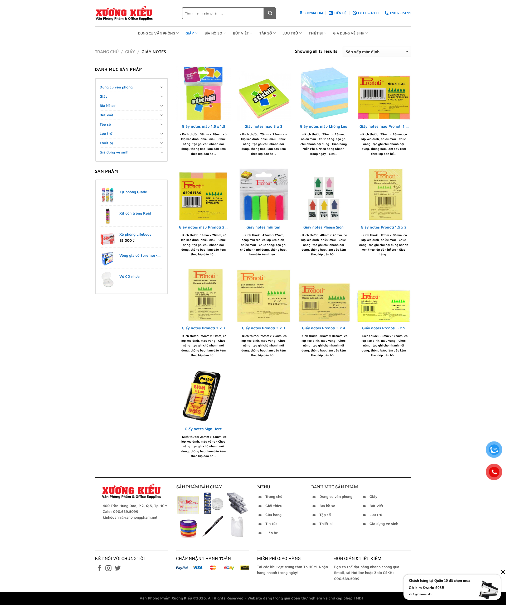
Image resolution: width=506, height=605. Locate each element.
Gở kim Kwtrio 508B (426, 588)
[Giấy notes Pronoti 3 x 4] (323, 295)
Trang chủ (107, 51)
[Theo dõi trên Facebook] (99, 568)
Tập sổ (265, 33)
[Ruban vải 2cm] (188, 526)
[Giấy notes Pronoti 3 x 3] (263, 295)
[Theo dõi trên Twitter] (118, 568)
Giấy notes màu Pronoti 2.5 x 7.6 (203, 227)
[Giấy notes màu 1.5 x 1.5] (203, 93)
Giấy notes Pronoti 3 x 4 (323, 328)
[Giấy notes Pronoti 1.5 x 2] (383, 194)
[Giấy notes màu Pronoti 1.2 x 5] (383, 93)
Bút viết (241, 33)
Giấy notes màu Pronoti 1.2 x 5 (383, 126)
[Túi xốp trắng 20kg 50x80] (237, 526)
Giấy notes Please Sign (323, 227)
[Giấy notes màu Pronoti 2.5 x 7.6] (203, 194)
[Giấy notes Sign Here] (203, 396)
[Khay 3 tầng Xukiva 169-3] (237, 503)
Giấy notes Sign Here (203, 429)
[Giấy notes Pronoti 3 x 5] (383, 295)
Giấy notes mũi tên (263, 227)
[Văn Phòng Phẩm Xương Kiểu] (134, 13)
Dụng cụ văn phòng (156, 33)
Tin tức (271, 523)
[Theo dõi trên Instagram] (108, 568)
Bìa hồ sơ (214, 33)
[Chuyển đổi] (161, 87)
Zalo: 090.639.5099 (120, 511)
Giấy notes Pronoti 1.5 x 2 (384, 227)
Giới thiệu (273, 505)
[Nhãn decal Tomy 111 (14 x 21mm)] (188, 503)
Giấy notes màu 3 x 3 (264, 126)
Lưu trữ (290, 33)
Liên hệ (271, 532)
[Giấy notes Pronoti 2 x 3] (203, 295)
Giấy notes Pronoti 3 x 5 (383, 328)
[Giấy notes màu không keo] (323, 93)
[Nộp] (270, 13)
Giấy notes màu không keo (323, 126)
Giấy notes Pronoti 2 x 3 (203, 328)
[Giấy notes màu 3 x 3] (263, 93)
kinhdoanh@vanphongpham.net (130, 517)
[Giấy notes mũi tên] (263, 194)
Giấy (190, 33)
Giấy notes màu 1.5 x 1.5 (203, 126)
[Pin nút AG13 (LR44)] (212, 503)
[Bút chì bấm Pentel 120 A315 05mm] (212, 526)
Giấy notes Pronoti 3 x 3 (263, 328)
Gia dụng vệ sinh (348, 33)
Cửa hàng (273, 514)
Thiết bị (316, 33)
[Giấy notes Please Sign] (323, 194)
